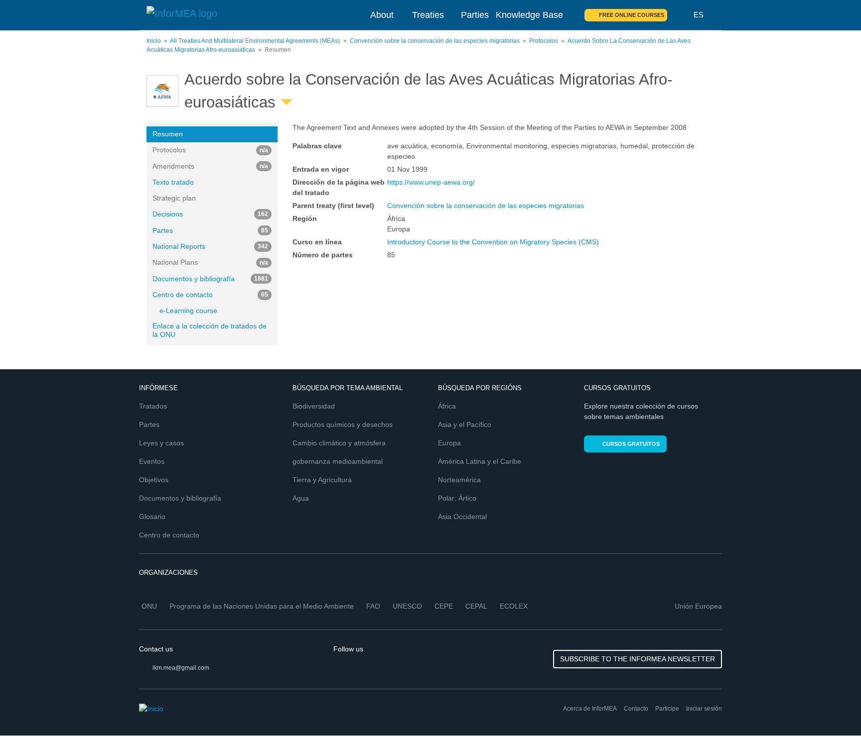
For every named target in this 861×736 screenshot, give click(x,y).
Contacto (636, 708)
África (447, 406)
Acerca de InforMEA (590, 708)
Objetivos (153, 480)
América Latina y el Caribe (479, 461)
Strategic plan (174, 198)
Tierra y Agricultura (322, 480)
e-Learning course (188, 311)
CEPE (443, 606)
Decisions (210, 214)
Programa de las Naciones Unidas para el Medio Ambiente (261, 606)
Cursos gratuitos (631, 444)
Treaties (428, 15)
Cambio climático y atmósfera (339, 443)
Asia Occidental (462, 517)
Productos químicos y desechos (342, 424)
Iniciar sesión (704, 708)
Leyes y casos (161, 443)
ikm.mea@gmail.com (180, 667)
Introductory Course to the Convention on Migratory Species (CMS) (493, 242)
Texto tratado (173, 182)
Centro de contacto (210, 295)
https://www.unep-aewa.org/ (431, 182)
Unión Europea (698, 606)
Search (680, 14)
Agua (300, 498)
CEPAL (476, 606)
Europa (449, 443)
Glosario (152, 517)
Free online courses (631, 15)
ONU (149, 606)
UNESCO (407, 606)
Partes (210, 230)
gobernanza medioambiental (337, 461)
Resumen (167, 134)
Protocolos (543, 40)
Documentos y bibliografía (210, 279)
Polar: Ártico (457, 498)
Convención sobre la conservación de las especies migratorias (435, 40)
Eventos (151, 461)
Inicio (153, 40)
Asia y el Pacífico (464, 424)
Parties (475, 15)
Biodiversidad (313, 406)
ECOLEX (514, 606)
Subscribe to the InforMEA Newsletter (637, 659)
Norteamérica (459, 480)
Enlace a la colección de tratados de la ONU (209, 330)
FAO (373, 606)
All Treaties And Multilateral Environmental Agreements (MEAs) (255, 40)
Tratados (153, 406)
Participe (667, 708)
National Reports (210, 246)
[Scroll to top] (832, 707)
